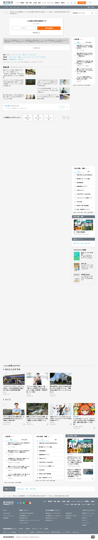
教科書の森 (68, 518)
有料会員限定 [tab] (88, 42)
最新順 (22, 2)
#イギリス (31, 54)
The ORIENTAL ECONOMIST (27, 513)
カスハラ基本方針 (66, 532)
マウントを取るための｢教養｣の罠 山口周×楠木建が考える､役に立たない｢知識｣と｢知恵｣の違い (13, 418)
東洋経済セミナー (50, 520)
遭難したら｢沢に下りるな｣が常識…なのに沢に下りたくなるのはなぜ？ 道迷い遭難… (85, 70)
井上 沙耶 (7, 105)
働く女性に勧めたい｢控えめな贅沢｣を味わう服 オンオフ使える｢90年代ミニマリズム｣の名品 (13, 96)
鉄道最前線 (5, 518)
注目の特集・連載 (78, 216)
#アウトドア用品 (40, 57)
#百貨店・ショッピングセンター (24, 57)
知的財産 (32, 532)
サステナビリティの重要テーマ (84, 198)
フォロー (62, 106)
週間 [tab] (88, 171)
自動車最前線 (80, 182)
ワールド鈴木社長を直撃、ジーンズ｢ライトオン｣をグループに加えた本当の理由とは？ (47, 90)
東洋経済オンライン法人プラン (53, 513)
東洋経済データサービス (51, 518)
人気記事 (76, 39)
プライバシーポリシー (23, 532)
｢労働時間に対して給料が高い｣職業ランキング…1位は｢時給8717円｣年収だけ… (85, 62)
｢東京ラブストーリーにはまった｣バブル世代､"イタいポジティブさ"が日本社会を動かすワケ (61, 418)
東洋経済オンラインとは (79, 13)
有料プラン (85, 518)
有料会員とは (36, 32)
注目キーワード (77, 239)
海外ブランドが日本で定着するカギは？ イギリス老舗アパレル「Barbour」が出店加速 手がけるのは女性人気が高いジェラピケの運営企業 (13, 73)
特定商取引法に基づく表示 (42, 532)
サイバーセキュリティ (8, 515)
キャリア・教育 (25, 7)
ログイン (91, 2)
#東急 (19, 59)
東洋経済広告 (69, 513)
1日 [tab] (78, 171)
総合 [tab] (78, 42)
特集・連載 (29, 2)
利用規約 (84, 525)
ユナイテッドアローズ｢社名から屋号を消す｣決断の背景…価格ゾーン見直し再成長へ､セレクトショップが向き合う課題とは (13, 83)
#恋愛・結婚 (76, 243)
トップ (17, 2)
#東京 (23, 54)
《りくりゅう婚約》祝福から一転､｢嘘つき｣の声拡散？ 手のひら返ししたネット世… (84, 78)
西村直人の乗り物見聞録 (83, 205)
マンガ (44, 2)
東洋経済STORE (24, 518)
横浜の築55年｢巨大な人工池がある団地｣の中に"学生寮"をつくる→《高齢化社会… (85, 55)
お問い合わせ (75, 532)
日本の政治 (79, 201)
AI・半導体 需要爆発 (79, 232)
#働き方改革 (87, 243)
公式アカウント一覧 (37, 528)
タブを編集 (91, 7)
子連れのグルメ (80, 190)
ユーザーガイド (86, 522)
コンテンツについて (87, 515)
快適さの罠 (84, 263)
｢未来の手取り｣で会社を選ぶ (84, 194)
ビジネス (6, 7)
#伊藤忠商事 (11, 59)
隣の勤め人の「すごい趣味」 (84, 178)
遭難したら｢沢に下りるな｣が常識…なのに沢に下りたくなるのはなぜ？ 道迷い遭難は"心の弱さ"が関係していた (37, 418)
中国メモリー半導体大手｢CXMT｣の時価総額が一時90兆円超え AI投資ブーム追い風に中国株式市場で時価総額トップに (74, 473)
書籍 (62, 2)
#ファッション (15, 54)
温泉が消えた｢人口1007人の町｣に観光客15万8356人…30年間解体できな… (84, 47)
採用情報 (27, 528)
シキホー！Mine (23, 522)
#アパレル (11, 57)
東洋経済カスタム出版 (71, 515)
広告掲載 (46, 528)
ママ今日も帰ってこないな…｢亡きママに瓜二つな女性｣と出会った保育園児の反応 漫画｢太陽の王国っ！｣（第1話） (84, 421)
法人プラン (85, 520)
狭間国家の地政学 (85, 274)
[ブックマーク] (64, 117)
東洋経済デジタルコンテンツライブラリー (30, 520)
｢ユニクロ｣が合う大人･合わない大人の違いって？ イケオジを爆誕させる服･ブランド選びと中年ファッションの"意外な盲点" (47, 83)
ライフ (32, 7)
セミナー (49, 2)
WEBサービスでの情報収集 (9, 532)
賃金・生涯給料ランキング (83, 209)
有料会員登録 (81, 2)
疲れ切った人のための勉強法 (87, 253)
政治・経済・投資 (14, 7)
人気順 (35, 2)
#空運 (81, 243)
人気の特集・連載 (79, 168)
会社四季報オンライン (25, 515)
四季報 (56, 2)
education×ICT (6, 513)
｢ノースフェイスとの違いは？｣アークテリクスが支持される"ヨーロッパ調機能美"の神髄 (48, 96)
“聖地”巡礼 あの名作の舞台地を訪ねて (85, 175)
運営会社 (21, 528)
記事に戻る (6, 12)
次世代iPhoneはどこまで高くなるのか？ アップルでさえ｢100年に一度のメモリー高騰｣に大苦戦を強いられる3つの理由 (74, 460)
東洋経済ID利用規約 (55, 532)
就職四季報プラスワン (82, 186)
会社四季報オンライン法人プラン (54, 515)
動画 (39, 2)
